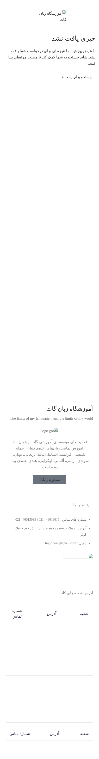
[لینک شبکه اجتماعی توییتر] (53, 493)
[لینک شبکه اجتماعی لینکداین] (52, 4)
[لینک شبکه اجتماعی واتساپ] (47, 4)
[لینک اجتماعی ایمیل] (58, 4)
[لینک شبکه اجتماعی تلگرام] (41, 4)
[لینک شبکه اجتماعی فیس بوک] (59, 493)
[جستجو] (10, 76)
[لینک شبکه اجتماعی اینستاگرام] (46, 493)
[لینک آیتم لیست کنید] (49, 534)
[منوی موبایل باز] (93, 16)
